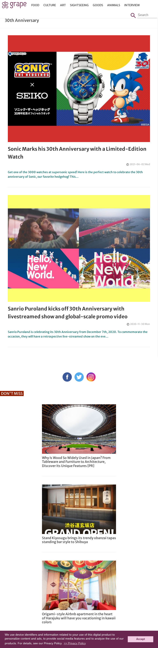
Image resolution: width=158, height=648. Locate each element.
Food (35, 5)
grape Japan (14, 6)
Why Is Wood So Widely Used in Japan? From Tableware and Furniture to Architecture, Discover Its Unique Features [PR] (76, 462)
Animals (113, 5)
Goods (98, 5)
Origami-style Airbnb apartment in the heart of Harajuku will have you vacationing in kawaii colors (79, 618)
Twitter (79, 377)
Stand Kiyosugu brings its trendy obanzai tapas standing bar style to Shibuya (79, 540)
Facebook (67, 377)
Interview (132, 5)
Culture (49, 5)
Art (63, 5)
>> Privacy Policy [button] (75, 643)
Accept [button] (140, 639)
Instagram (91, 377)
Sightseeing (79, 5)
